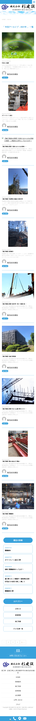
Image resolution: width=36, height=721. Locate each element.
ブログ (18, 704)
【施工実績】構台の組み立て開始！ (11, 461)
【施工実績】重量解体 (7, 514)
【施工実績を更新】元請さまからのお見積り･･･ (14, 146)
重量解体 (8, 550)
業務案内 (18, 682)
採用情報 (18, 691)
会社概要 (18, 695)
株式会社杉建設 (12, 74)
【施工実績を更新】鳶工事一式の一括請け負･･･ (14, 304)
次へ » (23, 642)
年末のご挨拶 (5, 63)
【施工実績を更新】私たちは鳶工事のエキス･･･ (14, 409)
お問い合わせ (18, 700)
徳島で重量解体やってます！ (14, 569)
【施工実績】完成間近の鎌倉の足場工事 (12, 199)
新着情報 (18, 615)
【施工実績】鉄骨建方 (7, 251)
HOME (18, 677)
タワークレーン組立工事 (13, 560)
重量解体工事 (9, 591)
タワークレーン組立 (7, 115)
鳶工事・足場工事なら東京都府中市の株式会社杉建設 (18, 671)
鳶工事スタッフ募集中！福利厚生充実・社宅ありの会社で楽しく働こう (18, 580)
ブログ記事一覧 (18, 629)
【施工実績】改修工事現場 (9, 356)
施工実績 (5, 130)
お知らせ (5, 77)
